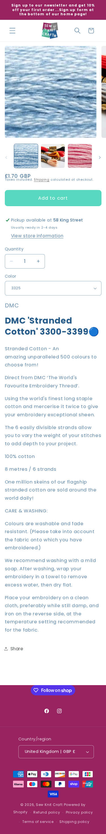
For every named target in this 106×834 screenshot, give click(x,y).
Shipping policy (74, 821)
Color (10, 276)
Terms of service (38, 821)
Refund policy (46, 812)
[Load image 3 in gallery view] (80, 156)
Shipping (41, 179)
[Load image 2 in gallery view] (53, 156)
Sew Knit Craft (49, 804)
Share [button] (16, 649)
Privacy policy (79, 812)
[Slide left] (6, 157)
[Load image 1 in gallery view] (26, 156)
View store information (37, 236)
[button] (12, 30)
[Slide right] (100, 157)
